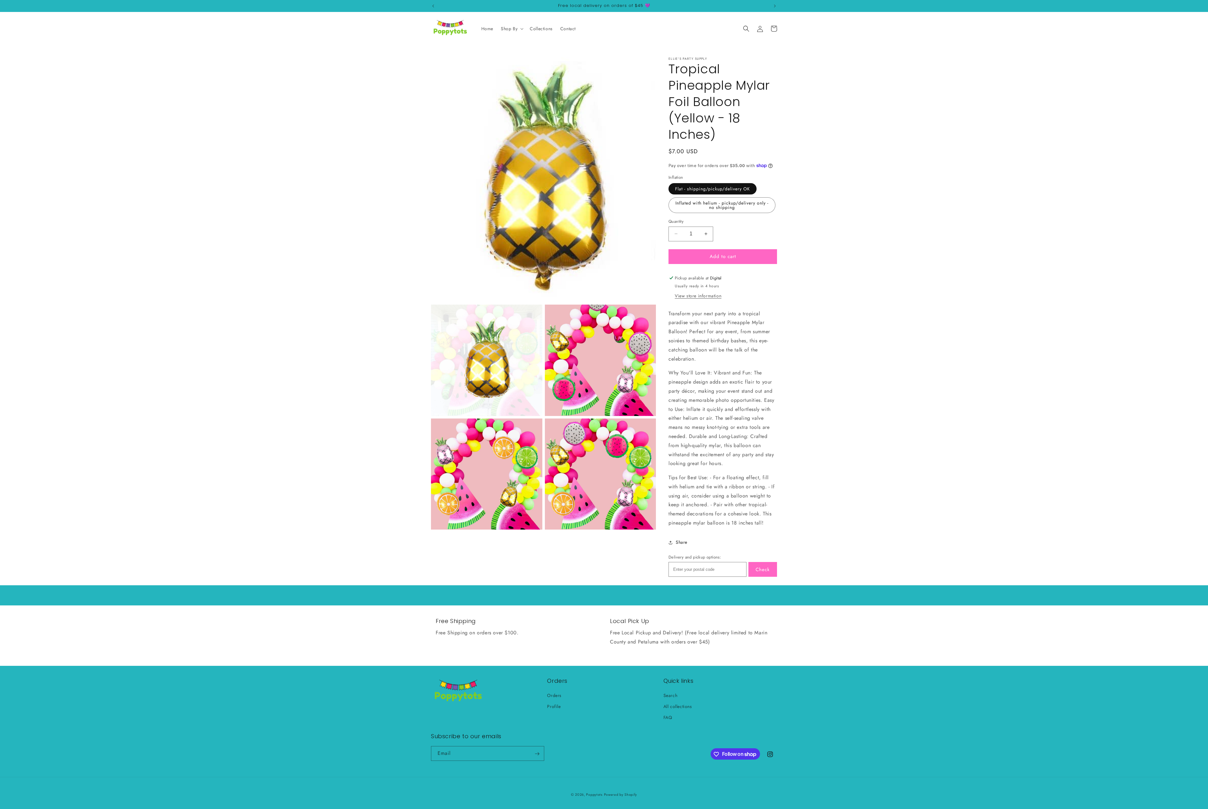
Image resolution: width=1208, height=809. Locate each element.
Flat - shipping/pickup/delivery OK (712, 189)
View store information (698, 296)
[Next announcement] (775, 6)
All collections (677, 706)
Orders (554, 695)
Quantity (676, 221)
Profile (554, 706)
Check (763, 569)
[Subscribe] (537, 753)
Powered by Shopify (620, 794)
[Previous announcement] (433, 6)
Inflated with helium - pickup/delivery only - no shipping (722, 205)
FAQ (667, 717)
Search (670, 695)
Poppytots (594, 794)
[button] (511, 28)
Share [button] (681, 542)
